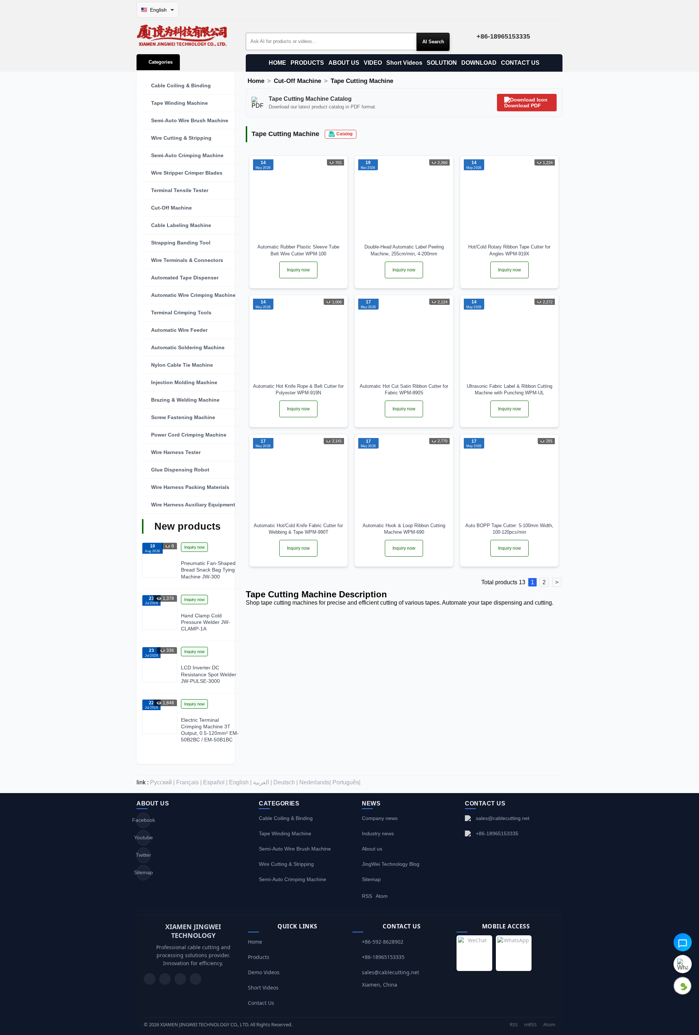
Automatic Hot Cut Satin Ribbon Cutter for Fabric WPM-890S (404, 389)
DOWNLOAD (479, 63)
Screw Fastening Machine (183, 417)
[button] (191, 86)
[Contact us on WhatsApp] (683, 964)
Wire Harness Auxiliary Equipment (193, 504)
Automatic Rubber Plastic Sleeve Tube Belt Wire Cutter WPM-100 (298, 250)
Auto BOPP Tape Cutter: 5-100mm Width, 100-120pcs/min (509, 529)
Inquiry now (194, 547)
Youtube (143, 837)
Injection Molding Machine (184, 382)
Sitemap (143, 872)
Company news (380, 818)
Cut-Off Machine (171, 208)
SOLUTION (442, 63)
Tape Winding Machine (179, 103)
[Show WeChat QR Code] (683, 986)
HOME (277, 63)
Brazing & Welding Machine (185, 400)
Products (258, 957)
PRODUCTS (307, 63)
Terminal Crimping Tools (181, 312)
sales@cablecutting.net (502, 818)
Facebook (143, 820)
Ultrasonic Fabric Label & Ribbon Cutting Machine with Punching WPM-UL (509, 389)
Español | (215, 782)
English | (240, 782)
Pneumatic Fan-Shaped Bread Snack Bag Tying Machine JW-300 (208, 569)
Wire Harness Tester (176, 452)
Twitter (143, 855)
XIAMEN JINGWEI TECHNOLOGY (193, 931)
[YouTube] (149, 979)
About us (372, 849)
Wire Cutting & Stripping (181, 138)
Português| (346, 782)
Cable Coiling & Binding (181, 85)
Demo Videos (264, 972)
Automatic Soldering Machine (188, 347)
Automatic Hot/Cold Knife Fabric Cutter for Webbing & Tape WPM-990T (298, 529)
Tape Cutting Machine (362, 80)
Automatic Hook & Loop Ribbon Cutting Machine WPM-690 (404, 529)
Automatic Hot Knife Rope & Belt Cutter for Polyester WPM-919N (298, 389)
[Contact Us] (195, 979)
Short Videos (404, 63)
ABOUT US (343, 63)
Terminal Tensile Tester (179, 190)
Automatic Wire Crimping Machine (193, 295)
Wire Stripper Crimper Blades (186, 173)
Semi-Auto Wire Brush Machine (189, 120)
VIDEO (373, 63)
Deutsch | (285, 782)
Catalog (344, 133)
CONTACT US (520, 63)
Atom (382, 896)
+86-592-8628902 (382, 941)
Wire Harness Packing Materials (190, 487)
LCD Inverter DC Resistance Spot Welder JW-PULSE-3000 (208, 674)
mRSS (530, 1024)
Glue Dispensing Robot (180, 470)
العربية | (262, 782)
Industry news (378, 833)
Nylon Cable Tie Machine (182, 365)
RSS (367, 896)
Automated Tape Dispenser (184, 277)
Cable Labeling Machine (181, 225)
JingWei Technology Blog (390, 864)
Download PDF (522, 105)
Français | (189, 782)
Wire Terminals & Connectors (187, 260)
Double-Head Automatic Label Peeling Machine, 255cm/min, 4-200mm (404, 250)
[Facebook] (165, 979)
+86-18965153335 (497, 833)
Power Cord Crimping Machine (188, 435)
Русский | (162, 782)
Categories (161, 62)
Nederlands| (315, 782)
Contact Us (261, 1002)
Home (256, 80)
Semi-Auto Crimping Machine (187, 155)
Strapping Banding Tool (180, 243)
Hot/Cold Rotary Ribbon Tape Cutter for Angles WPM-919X (509, 250)
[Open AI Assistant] (683, 942)
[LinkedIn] (180, 979)
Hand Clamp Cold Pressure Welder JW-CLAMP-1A (205, 622)
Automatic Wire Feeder (179, 330)
